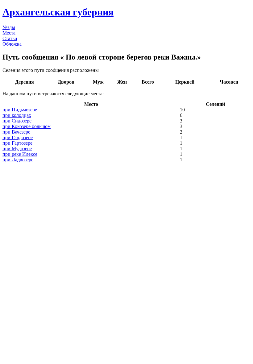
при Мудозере (17, 148)
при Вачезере (16, 131)
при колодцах (16, 115)
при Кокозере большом (26, 126)
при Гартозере (17, 143)
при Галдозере (17, 137)
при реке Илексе (19, 154)
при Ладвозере (17, 159)
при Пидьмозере (19, 109)
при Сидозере (16, 120)
